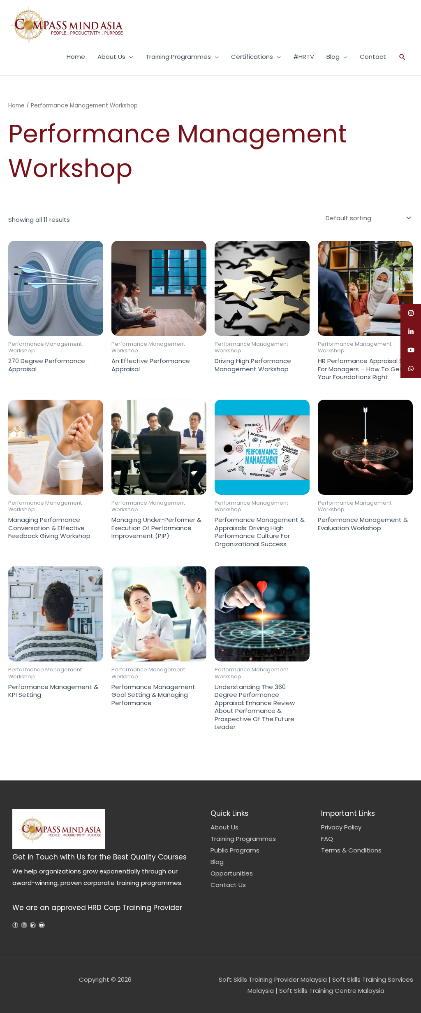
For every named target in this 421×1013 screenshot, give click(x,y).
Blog (333, 56)
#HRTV (303, 56)
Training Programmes (178, 56)
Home (76, 56)
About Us (111, 56)
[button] (402, 57)
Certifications (252, 56)
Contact (373, 56)
